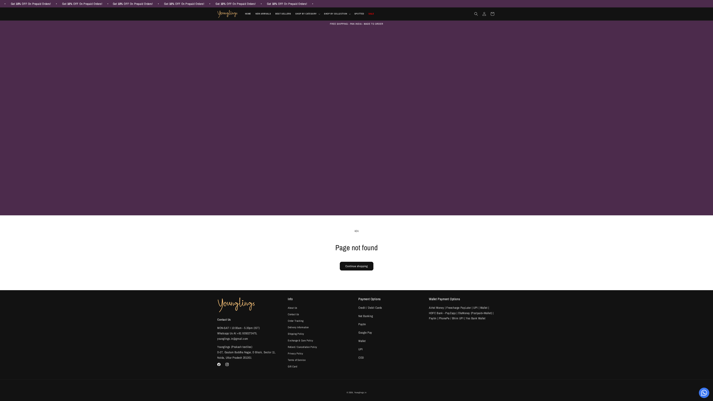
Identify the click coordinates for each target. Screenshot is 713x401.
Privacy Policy (295, 353)
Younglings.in (360, 392)
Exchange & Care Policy (300, 340)
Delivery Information (298, 327)
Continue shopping (356, 266)
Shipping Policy (296, 333)
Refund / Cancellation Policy (302, 347)
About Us (292, 307)
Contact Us (293, 314)
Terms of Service (297, 360)
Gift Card (292, 366)
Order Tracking (295, 320)
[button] (307, 14)
